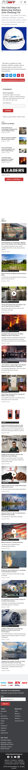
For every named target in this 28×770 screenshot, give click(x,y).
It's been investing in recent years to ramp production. (12, 574)
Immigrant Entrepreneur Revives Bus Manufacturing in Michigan (12, 455)
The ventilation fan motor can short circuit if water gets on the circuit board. (13, 398)
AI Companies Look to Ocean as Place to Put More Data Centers (13, 600)
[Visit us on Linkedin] (18, 757)
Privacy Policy (9, 762)
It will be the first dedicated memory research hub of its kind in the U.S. (13, 278)
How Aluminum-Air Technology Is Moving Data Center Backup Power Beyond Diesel (9, 129)
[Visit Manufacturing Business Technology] (17, 685)
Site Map (22, 764)
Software (4, 596)
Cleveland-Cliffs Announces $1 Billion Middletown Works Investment (7, 159)
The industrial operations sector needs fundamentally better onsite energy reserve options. (13, 247)
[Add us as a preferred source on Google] (22, 75)
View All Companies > (14, 179)
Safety (4, 422)
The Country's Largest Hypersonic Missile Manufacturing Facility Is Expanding (13, 365)
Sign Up (5, 704)
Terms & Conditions (19, 762)
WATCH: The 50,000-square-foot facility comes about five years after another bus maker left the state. (12, 459)
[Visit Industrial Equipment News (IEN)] (17, 682)
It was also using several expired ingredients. (13, 489)
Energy (4, 239)
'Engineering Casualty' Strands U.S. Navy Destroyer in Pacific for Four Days (13, 662)
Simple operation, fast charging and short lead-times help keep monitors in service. (12, 429)
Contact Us (14, 760)
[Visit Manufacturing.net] (10, 685)
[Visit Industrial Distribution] (3, 685)
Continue (8, 110)
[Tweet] (14, 75)
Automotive (5, 331)
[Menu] (25, 2)
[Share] (6, 75)
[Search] (21, 2)
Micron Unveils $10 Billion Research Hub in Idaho (8, 138)
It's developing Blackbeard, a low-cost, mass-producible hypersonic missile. (13, 369)
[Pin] (18, 75)
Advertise (20, 760)
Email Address (7, 103)
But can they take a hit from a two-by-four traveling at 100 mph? (12, 309)
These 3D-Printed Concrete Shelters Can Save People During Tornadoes (8, 149)
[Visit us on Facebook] (8, 757)
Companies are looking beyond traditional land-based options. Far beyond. (12, 604)
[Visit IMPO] (24, 683)
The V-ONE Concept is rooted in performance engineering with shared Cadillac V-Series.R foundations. (13, 635)
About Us (7, 760)
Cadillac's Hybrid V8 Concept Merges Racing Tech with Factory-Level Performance (12, 630)
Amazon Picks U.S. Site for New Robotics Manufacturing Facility (13, 513)
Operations (5, 270)
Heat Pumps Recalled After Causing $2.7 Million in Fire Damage (13, 394)
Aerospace (5, 362)
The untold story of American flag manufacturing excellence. (10, 545)
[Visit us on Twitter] (12, 757)
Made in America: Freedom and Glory (12, 542)
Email (2, 696)
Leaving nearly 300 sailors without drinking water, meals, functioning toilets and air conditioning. (13, 666)
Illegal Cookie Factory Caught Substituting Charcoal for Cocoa (13, 486)
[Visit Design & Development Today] (3, 683)
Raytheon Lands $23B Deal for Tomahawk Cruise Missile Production (13, 571)
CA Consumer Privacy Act (11, 764)
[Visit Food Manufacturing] (10, 683)
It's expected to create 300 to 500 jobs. (12, 516)
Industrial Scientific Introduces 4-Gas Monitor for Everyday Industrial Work (12, 426)
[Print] (2, 75)
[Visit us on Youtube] (15, 757)
